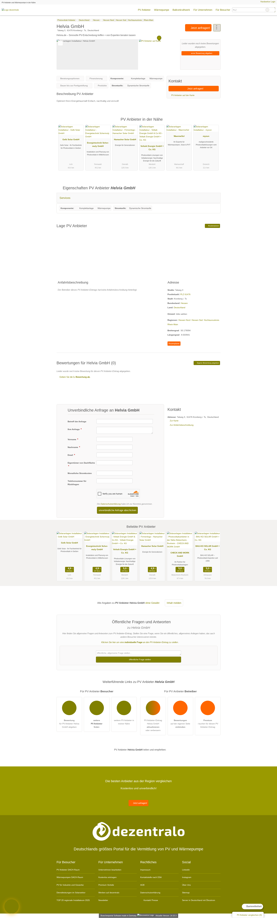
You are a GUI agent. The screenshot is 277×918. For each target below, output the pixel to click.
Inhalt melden (174, 602)
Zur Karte (174, 420)
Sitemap (186, 892)
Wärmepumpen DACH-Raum (70, 877)
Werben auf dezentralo (108, 892)
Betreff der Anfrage (77, 421)
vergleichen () (249, 915)
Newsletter (103, 900)
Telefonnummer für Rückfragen (77, 483)
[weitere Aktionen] (217, 27)
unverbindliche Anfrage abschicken (117, 510)
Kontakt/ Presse (150, 900)
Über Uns (186, 885)
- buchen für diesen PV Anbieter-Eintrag (207, 723)
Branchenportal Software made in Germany (118, 916)
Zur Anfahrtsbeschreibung (181, 425)
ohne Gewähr (152, 602)
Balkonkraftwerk (181, 9)
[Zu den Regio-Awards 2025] (11, 906)
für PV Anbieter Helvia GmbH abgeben (69, 723)
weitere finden (96, 723)
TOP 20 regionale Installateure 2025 (73, 900)
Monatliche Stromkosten (80, 473)
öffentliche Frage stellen (139, 659)
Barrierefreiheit (254, 906)
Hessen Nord (184, 320)
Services (65, 197)
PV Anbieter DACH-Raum (68, 870)
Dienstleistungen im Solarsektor (71, 892)
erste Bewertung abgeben (201, 53)
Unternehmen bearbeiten (109, 870)
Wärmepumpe (161, 9)
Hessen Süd (197, 320)
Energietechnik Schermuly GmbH (98, 144)
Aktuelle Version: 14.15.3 (166, 916)
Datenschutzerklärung (111, 504)
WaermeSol (179, 136)
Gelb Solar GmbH (70, 139)
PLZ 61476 (185, 294)
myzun (206, 136)
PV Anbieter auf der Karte (182, 95)
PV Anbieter (144, 9)
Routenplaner (213, 226)
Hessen (184, 303)
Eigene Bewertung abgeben (207, 363)
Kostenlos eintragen (107, 877)
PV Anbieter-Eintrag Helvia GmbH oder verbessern (153, 725)
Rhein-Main (172, 324)
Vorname (72, 439)
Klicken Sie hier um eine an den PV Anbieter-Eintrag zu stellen (139, 642)
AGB (142, 885)
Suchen (273, 10)
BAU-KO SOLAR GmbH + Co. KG (207, 548)
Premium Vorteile (106, 885)
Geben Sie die (74, 377)
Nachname (73, 447)
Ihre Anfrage (74, 429)
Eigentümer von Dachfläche (81, 463)
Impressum (145, 870)
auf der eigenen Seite (180, 723)
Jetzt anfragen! (200, 27)
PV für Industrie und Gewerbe (70, 885)
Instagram (186, 877)
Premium (215, 122)
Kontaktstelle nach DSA (151, 877)
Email (71, 455)
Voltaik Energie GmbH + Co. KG (152, 148)
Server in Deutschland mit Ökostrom (198, 900)
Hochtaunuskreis (211, 320)
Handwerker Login (267, 2)
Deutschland (179, 307)
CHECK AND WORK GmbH (180, 554)
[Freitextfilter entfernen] (267, 10)
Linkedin (186, 870)
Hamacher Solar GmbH (125, 139)
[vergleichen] (60, 43)
